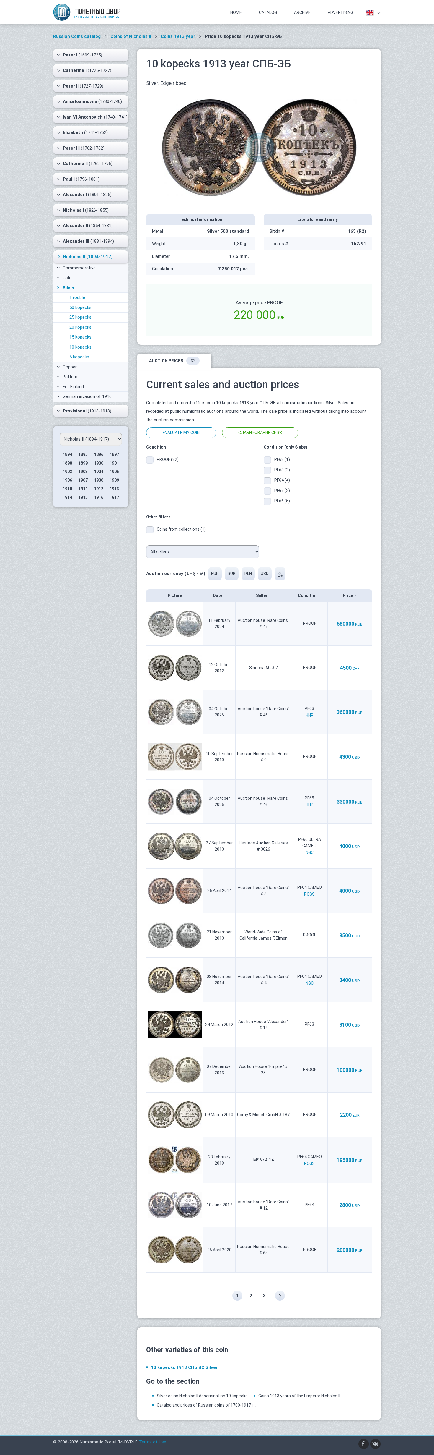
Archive (302, 12)
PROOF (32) (168, 459)
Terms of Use (152, 1442)
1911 (83, 488)
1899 (83, 463)
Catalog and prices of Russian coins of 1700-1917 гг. (206, 1405)
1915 (83, 497)
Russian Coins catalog (77, 36)
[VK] (375, 1443)
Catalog (268, 12)
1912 (98, 488)
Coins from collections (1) (181, 529)
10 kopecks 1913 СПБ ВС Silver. (184, 1367)
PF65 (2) (282, 490)
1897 (114, 454)
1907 (83, 480)
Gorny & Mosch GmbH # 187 (263, 1114)
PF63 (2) (282, 469)
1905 (114, 471)
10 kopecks (80, 347)
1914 (67, 497)
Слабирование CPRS (260, 432)
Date (218, 595)
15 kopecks (80, 337)
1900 (98, 463)
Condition (308, 595)
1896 (98, 454)
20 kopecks (80, 327)
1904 (98, 471)
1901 (114, 463)
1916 (98, 497)
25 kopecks (80, 317)
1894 (67, 454)
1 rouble (77, 297)
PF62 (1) (282, 459)
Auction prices (172, 360)
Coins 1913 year (178, 36)
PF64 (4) (282, 480)
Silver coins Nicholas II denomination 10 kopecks (202, 1396)
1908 (98, 480)
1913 (114, 488)
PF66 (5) (282, 501)
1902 (67, 471)
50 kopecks (80, 307)
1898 (67, 463)
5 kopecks (79, 357)
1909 (114, 480)
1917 (114, 497)
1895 (83, 454)
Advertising (340, 12)
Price (348, 595)
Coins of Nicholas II (130, 36)
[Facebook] (363, 1443)
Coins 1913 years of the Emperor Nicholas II (299, 1396)
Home (236, 12)
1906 (67, 480)
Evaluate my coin (181, 432)
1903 (83, 471)
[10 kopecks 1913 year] (259, 147)
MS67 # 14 (263, 1160)
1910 (67, 488)
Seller (262, 595)
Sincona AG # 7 (263, 667)
